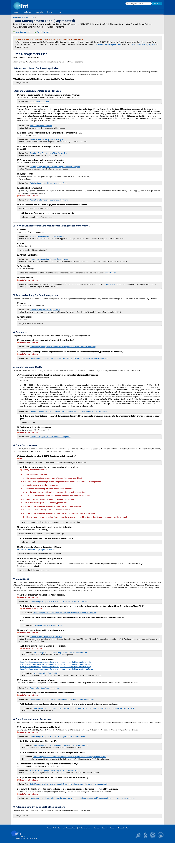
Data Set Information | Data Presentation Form (48, 183)
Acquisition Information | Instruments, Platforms (49, 200)
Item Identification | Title (39, 101)
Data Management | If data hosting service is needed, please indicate (60, 652)
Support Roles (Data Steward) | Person (45, 310)
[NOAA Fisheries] (145, 837)
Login (16, 12)
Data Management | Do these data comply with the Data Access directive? (59, 601)
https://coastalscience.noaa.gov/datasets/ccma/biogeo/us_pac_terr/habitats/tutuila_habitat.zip (56, 662)
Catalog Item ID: (27, 17)
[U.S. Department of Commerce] (161, 837)
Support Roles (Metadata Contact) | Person (47, 236)
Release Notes (71, 828)
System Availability (85, 828)
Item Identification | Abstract (41, 126)
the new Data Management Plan (109, 44)
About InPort (51, 828)
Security (105, 828)
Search (39, 12)
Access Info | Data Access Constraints (48, 625)
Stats (49, 12)
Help (59, 12)
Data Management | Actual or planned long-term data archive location (57, 736)
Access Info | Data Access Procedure (44, 688)
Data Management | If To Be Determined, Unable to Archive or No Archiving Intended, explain (69, 757)
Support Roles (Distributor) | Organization (46, 637)
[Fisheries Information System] (138, 837)
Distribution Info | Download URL (46, 673)
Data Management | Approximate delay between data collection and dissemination (62, 699)
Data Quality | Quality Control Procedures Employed (50, 436)
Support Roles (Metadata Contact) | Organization (49, 259)
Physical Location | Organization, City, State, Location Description (55, 770)
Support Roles (110, 273)
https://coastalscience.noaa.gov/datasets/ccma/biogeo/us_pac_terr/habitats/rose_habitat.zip (55, 667)
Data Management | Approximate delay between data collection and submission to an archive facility (69, 784)
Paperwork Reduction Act (119, 828)
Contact (61, 828)
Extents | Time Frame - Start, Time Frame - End (48, 153)
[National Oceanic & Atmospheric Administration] (153, 837)
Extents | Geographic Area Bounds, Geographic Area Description (55, 167)
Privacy (97, 828)
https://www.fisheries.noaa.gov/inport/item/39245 (36, 549)
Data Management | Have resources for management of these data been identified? (62, 347)
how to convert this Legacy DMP (142, 44)
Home (15, 17)
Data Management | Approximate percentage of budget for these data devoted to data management (69, 358)
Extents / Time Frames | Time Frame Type (46, 139)
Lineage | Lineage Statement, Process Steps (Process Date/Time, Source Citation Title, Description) (68, 411)
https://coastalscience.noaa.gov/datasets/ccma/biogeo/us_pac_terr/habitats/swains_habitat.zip (56, 669)
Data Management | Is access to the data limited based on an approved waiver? (64, 613)
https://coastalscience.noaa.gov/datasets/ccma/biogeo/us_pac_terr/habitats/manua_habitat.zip (56, 664)
